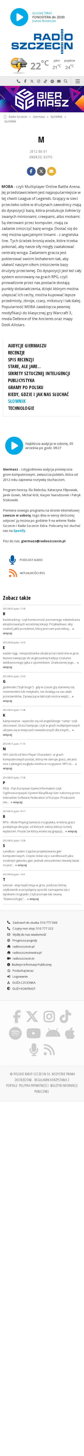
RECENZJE (16, 352)
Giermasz (39, 117)
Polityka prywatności (34, 1085)
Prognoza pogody (24, 940)
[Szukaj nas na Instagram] (49, 1011)
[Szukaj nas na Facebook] (16, 1011)
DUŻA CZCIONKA (23, 983)
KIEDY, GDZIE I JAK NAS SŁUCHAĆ (38, 394)
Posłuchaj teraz (23, 971)
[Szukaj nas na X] (32, 1011)
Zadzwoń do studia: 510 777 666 (35, 923)
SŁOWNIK (56, 117)
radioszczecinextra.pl (27, 953)
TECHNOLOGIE (21, 408)
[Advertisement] (42, 1149)
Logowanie (20, 976)
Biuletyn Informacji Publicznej (32, 964)
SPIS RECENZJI (21, 359)
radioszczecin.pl (23, 946)
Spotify (19, 530)
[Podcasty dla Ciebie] (33, 1044)
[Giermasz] (42, 99)
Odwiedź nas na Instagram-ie (38, 81)
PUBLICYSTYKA (21, 380)
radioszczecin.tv (23, 958)
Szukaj (65, 81)
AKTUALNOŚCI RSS (32, 573)
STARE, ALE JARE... (24, 366)
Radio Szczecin (18, 117)
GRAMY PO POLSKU (25, 387)
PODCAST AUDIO (31, 560)
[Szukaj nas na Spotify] (15, 1027)
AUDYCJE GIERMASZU (27, 345)
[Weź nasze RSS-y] (49, 1044)
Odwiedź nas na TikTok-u (45, 81)
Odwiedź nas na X (32, 81)
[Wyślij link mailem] (51, 171)
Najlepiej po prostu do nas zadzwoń (18, 81)
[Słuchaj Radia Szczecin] (19, 17)
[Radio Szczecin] (42, 41)
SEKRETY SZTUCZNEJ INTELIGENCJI (39, 373)
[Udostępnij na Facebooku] (31, 171)
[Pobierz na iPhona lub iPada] (70, 1027)
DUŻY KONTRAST (23, 989)
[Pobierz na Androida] (53, 1027)
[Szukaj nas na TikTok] (65, 1011)
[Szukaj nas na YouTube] (33, 1027)
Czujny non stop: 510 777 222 (33, 928)
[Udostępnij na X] (41, 171)
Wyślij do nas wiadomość (59, 81)
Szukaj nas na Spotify (52, 81)
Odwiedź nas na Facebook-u (25, 81)
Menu (77, 81)
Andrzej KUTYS (41, 157)
